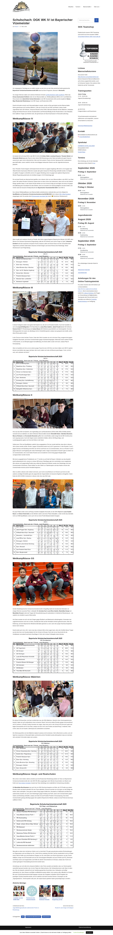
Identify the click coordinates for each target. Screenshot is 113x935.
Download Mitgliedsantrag (85, 125)
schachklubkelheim (84, 136)
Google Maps (81, 152)
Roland (16, 26)
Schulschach (46, 916)
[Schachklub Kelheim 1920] (21, 6)
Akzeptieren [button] (89, 932)
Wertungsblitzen (84, 177)
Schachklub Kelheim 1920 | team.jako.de (89, 36)
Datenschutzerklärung (85, 927)
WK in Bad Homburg (64, 194)
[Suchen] (96, 20)
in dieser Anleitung (88, 293)
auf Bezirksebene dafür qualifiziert (55, 94)
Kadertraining (84, 235)
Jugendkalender (82, 272)
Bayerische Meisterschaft (33, 916)
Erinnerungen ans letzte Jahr (40, 196)
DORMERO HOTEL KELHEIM (86, 145)
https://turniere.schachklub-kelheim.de (88, 76)
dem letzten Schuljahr (25, 783)
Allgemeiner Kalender (84, 269)
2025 (23, 916)
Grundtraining (84, 228)
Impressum (28, 927)
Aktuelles (70, 6)
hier (94, 163)
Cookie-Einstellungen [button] (78, 932)
